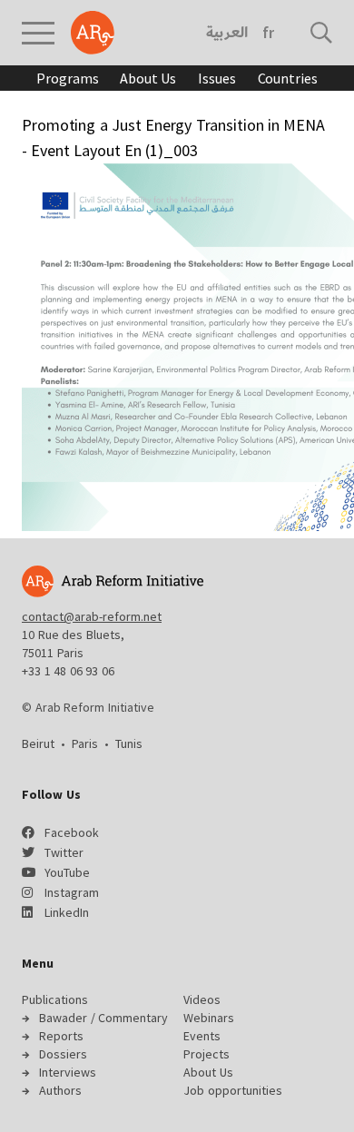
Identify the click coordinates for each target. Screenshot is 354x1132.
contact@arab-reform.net (92, 616)
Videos (202, 999)
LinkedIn (66, 912)
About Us (148, 78)
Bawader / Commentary (103, 1017)
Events (202, 1036)
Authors (60, 1090)
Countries (288, 78)
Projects (206, 1054)
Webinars (208, 1017)
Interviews (67, 1072)
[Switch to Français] (268, 33)
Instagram (71, 892)
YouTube (67, 872)
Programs (67, 78)
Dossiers (63, 1054)
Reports (61, 1036)
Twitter (64, 852)
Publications (55, 999)
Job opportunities (232, 1090)
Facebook (71, 832)
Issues (216, 78)
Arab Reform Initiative (92, 32)
